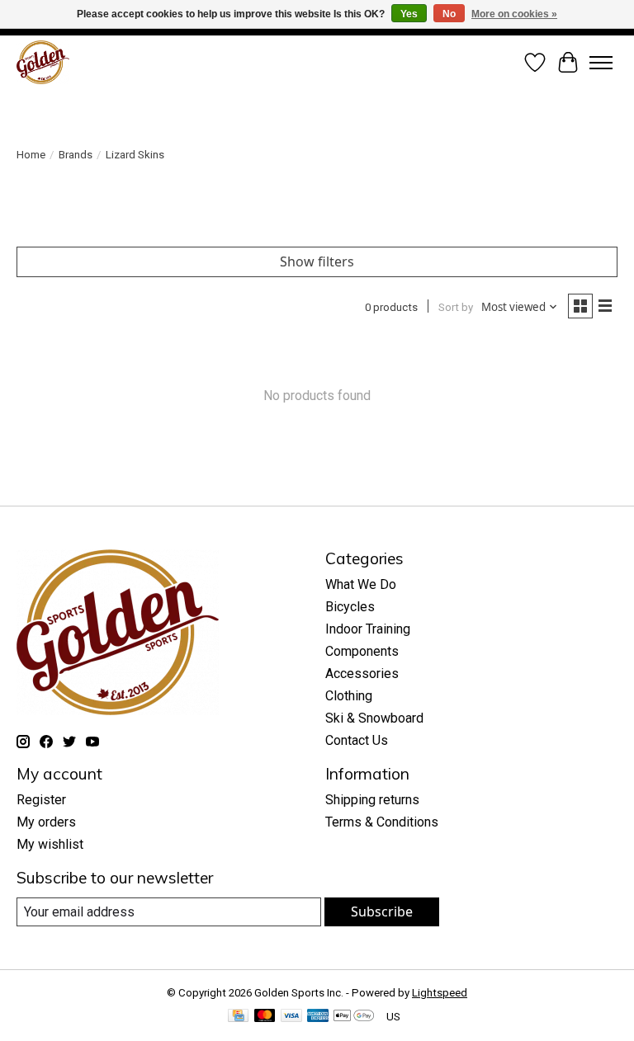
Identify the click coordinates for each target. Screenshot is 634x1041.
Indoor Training (367, 629)
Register (41, 800)
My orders (46, 822)
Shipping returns (372, 800)
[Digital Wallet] (354, 1017)
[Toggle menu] (600, 62)
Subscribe (382, 911)
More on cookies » (514, 14)
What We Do (360, 584)
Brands (75, 154)
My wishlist (50, 844)
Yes (409, 14)
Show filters (317, 261)
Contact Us (356, 740)
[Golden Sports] (43, 62)
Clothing (348, 696)
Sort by (455, 307)
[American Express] (318, 1017)
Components (362, 651)
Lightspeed (439, 993)
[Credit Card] (238, 1017)
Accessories (362, 673)
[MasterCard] (265, 1017)
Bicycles (350, 607)
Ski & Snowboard (374, 718)
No (449, 14)
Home (31, 154)
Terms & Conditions (381, 822)
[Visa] (291, 1017)
